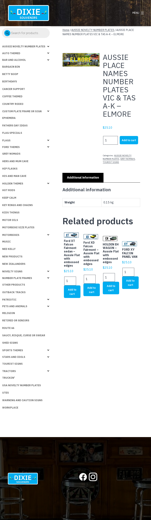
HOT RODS (8, 190)
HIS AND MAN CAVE (14, 176)
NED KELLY (9, 249)
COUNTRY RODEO (12, 104)
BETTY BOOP (10, 74)
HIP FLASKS (9, 168)
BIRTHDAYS (9, 81)
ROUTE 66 (8, 328)
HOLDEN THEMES (12, 183)
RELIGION (8, 313)
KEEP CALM (9, 197)
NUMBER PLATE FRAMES (17, 278)
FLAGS (6, 140)
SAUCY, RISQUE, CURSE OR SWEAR (23, 335)
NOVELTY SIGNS (12, 271)
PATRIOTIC (9, 299)
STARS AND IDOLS (13, 357)
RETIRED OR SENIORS (15, 320)
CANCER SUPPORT (13, 89)
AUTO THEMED (11, 53)
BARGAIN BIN (11, 66)
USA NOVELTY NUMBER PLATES (21, 385)
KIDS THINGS (11, 212)
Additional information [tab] (83, 177)
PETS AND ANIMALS (14, 306)
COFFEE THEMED (12, 96)
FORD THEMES (11, 147)
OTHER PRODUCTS (13, 284)
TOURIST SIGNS (12, 363)
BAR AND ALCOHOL (14, 60)
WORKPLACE (10, 407)
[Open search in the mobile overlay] (26, 33)
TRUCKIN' (8, 377)
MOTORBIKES (10, 235)
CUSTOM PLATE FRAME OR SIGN (22, 111)
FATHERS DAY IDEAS (15, 125)
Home (65, 30)
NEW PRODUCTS (12, 256)
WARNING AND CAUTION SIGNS (22, 400)
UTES (5, 392)
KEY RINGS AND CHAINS (17, 205)
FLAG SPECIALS (12, 133)
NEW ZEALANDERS (13, 264)
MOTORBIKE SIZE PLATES (18, 227)
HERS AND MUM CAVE (15, 161)
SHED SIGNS (10, 342)
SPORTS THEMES (12, 350)
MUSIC (6, 241)
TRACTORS (9, 371)
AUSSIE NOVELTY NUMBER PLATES (23, 46)
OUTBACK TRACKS (14, 292)
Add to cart (129, 140)
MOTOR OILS (10, 220)
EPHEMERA (9, 118)
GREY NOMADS (11, 153)
